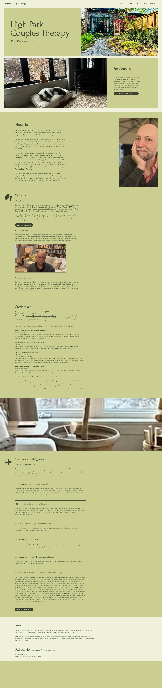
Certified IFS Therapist (50, 358)
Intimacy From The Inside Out (24, 370)
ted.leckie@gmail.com (21, 654)
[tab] (50, 534)
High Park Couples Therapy (15, 3)
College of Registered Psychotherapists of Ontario (41, 316)
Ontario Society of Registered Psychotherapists (59, 334)
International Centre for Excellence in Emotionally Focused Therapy (37, 381)
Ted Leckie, (35, 649)
